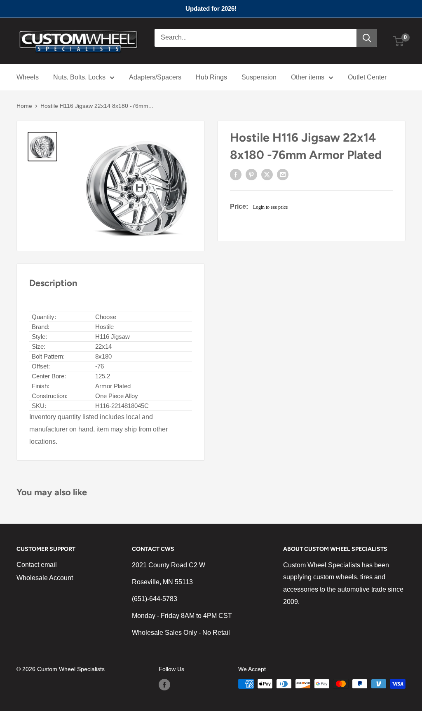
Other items (307, 77)
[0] (399, 41)
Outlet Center (367, 77)
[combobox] (255, 38)
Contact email (36, 564)
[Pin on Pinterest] (251, 174)
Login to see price (270, 207)
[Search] (366, 38)
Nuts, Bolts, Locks (79, 77)
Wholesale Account (44, 577)
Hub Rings (211, 77)
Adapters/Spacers (155, 77)
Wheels (27, 77)
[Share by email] (282, 174)
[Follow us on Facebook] (164, 684)
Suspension (259, 77)
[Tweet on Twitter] (267, 174)
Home (24, 106)
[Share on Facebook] (235, 174)
